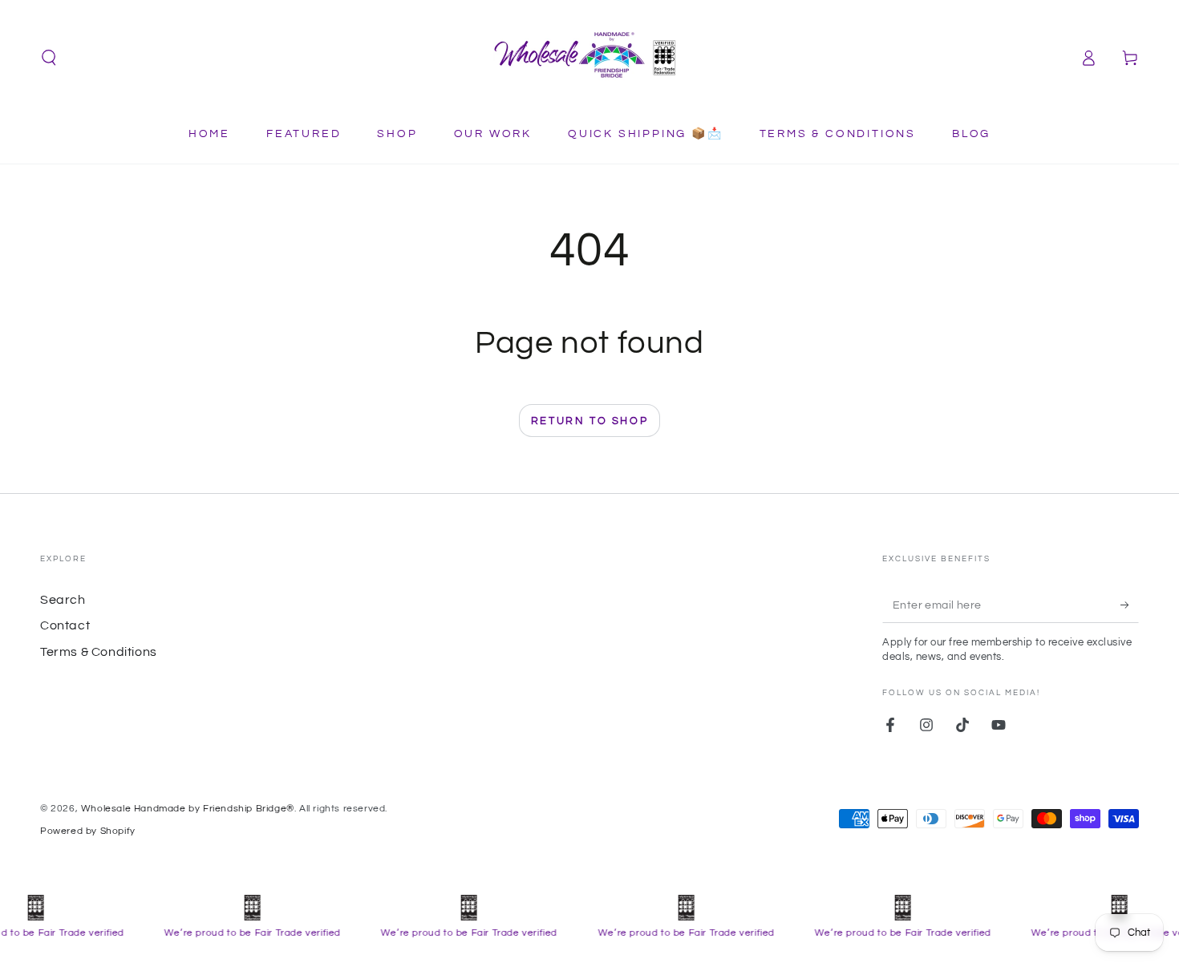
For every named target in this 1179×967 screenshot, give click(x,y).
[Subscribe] (1129, 604)
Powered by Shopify (88, 831)
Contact (65, 625)
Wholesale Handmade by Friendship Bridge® (187, 808)
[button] (49, 57)
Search (63, 599)
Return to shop (589, 421)
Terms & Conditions (98, 651)
